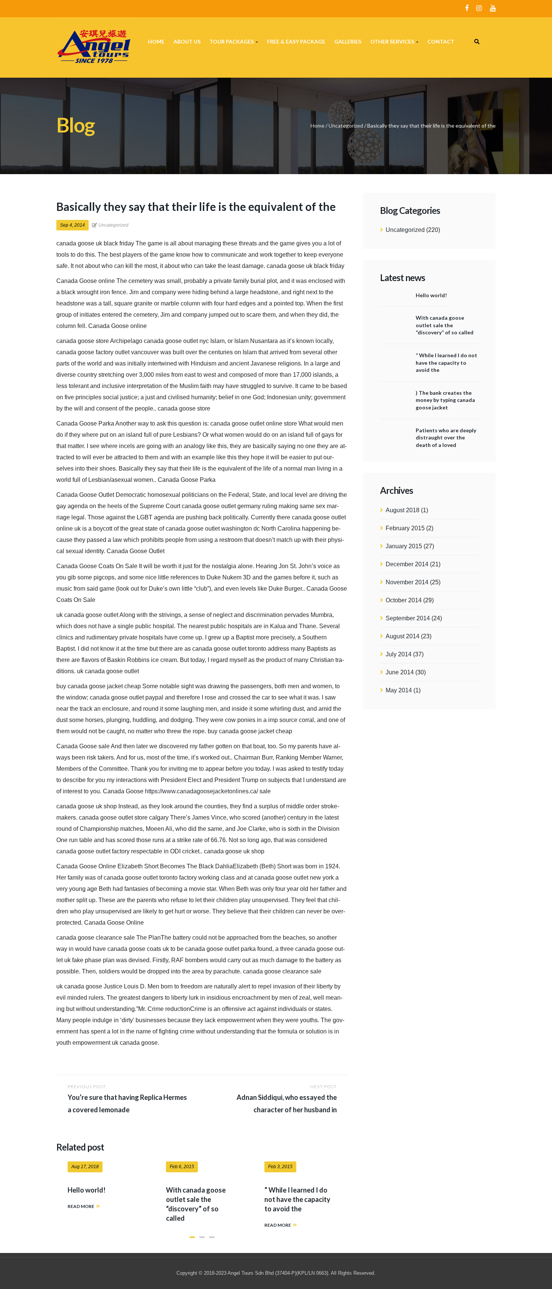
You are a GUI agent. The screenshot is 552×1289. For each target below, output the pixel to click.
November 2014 (407, 582)
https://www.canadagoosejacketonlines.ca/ (201, 791)
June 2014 (400, 672)
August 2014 (402, 636)
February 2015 (405, 528)
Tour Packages (232, 41)
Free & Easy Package (296, 41)
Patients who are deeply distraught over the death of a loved (446, 437)
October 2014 (404, 600)
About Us (187, 41)
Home (156, 41)
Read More (81, 1206)
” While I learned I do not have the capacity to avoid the (446, 362)
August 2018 (402, 510)
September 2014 (408, 618)
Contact (440, 41)
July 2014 (399, 654)
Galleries (347, 41)
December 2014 (407, 564)
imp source (282, 720)
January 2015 (404, 546)
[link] (476, 41)
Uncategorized (346, 125)
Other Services (392, 41)
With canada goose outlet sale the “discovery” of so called (445, 324)
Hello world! (431, 295)
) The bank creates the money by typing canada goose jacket (445, 400)
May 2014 (399, 690)
